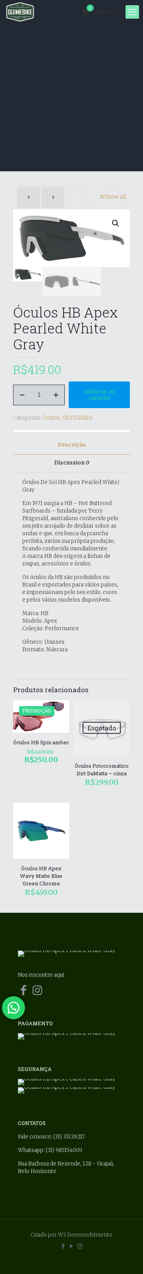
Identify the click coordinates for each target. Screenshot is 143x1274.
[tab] (71, 445)
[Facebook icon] (63, 1246)
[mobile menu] (132, 12)
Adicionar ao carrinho (99, 394)
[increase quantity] (56, 395)
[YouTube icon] (72, 1246)
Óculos (51, 417)
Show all (115, 197)
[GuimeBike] (20, 12)
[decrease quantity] (22, 395)
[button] (116, 223)
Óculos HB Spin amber (41, 742)
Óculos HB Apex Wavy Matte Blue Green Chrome (41, 876)
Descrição (72, 444)
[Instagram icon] (80, 1246)
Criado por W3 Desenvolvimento (71, 1234)
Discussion (71, 462)
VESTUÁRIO (77, 417)
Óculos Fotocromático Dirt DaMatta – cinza (102, 769)
